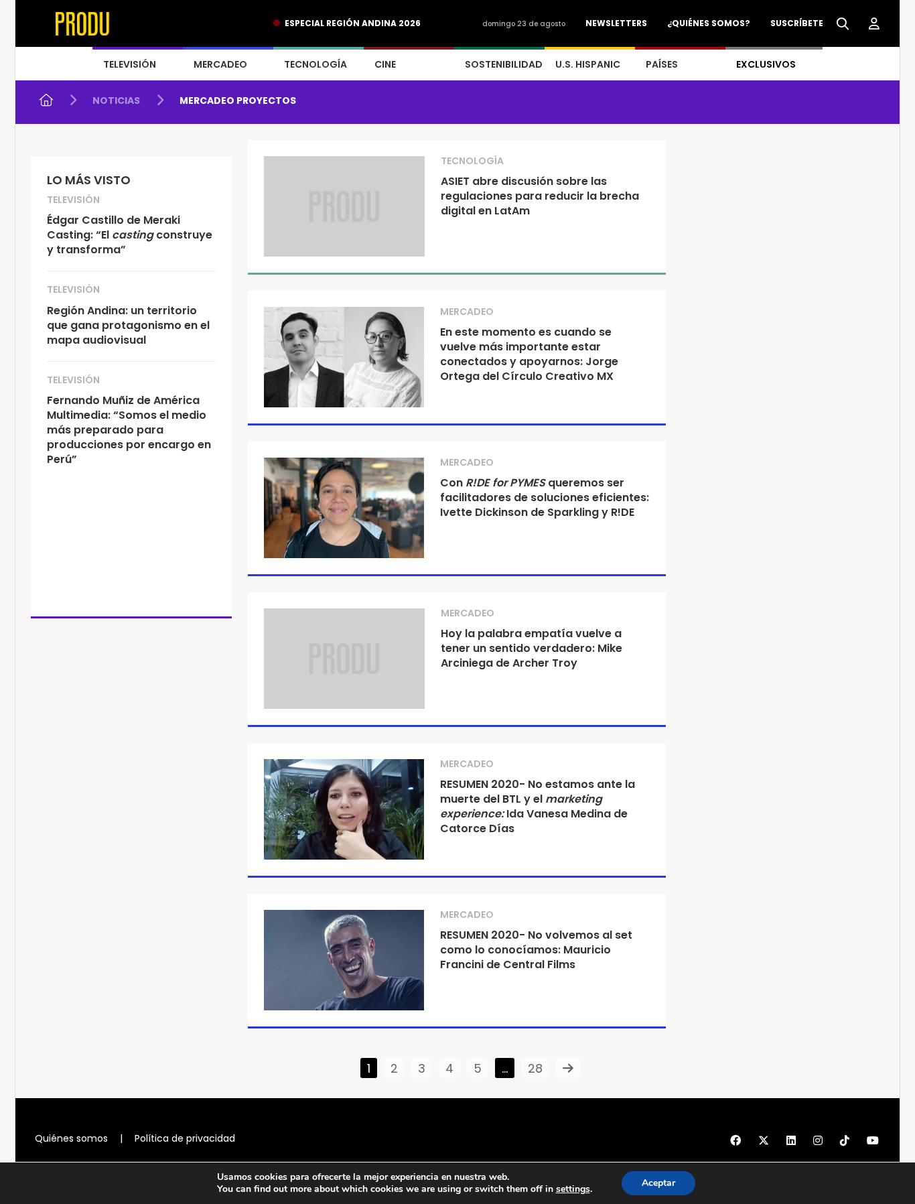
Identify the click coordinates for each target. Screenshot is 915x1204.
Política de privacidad (185, 1138)
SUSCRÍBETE (796, 23)
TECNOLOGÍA (315, 64)
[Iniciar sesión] (874, 24)
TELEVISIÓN (129, 64)
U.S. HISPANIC (587, 64)
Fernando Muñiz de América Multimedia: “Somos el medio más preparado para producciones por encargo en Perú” (129, 430)
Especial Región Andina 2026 (353, 23)
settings (573, 1189)
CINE (385, 64)
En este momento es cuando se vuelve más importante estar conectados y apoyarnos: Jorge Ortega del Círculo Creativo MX (529, 354)
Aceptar (658, 1183)
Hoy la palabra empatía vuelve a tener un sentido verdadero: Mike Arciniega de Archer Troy (531, 648)
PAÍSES (662, 64)
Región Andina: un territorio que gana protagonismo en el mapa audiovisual (128, 325)
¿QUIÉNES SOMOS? (708, 23)
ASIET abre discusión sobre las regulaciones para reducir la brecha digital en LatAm (540, 196)
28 (535, 1068)
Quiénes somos (71, 1138)
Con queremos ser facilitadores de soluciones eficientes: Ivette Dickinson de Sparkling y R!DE (544, 497)
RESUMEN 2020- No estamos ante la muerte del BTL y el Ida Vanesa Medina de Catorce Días (537, 806)
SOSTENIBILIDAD (504, 64)
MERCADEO (220, 64)
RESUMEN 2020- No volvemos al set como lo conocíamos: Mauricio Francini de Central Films (536, 949)
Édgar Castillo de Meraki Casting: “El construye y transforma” (129, 234)
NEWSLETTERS (616, 23)
